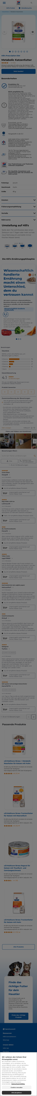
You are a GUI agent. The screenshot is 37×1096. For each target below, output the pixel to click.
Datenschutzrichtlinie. (18, 1084)
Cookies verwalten (17, 1087)
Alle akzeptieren (16, 1092)
